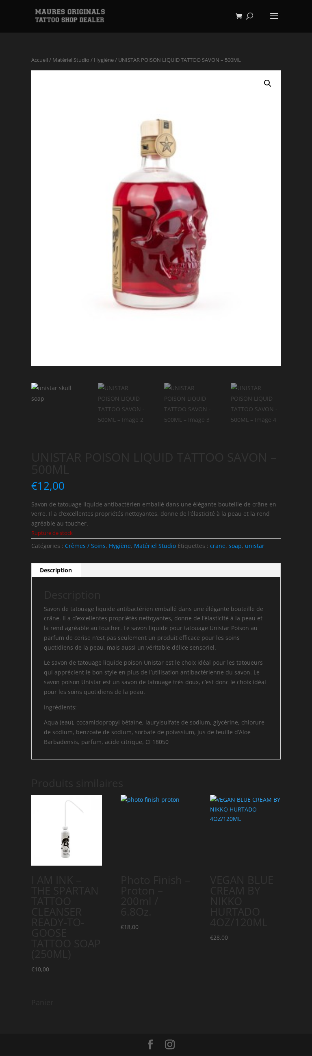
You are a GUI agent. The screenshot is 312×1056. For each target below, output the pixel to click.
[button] (267, 83)
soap (235, 546)
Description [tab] (56, 570)
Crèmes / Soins (85, 546)
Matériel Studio (70, 59)
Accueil (39, 59)
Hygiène (104, 59)
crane (217, 546)
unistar (254, 546)
